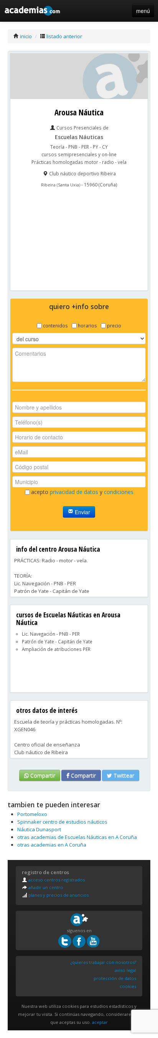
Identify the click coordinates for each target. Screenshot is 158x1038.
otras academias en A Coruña (51, 844)
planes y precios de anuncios (58, 895)
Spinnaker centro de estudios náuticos (62, 821)
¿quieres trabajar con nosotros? (103, 962)
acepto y (82, 492)
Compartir (42, 775)
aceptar (100, 1022)
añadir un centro (45, 887)
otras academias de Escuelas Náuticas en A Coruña (77, 837)
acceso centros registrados (56, 880)
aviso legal (125, 970)
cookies (128, 986)
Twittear (123, 775)
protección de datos (115, 978)
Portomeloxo (32, 814)
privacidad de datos (74, 492)
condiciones (118, 492)
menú (143, 11)
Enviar (81, 512)
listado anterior (63, 36)
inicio (25, 36)
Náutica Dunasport (39, 829)
